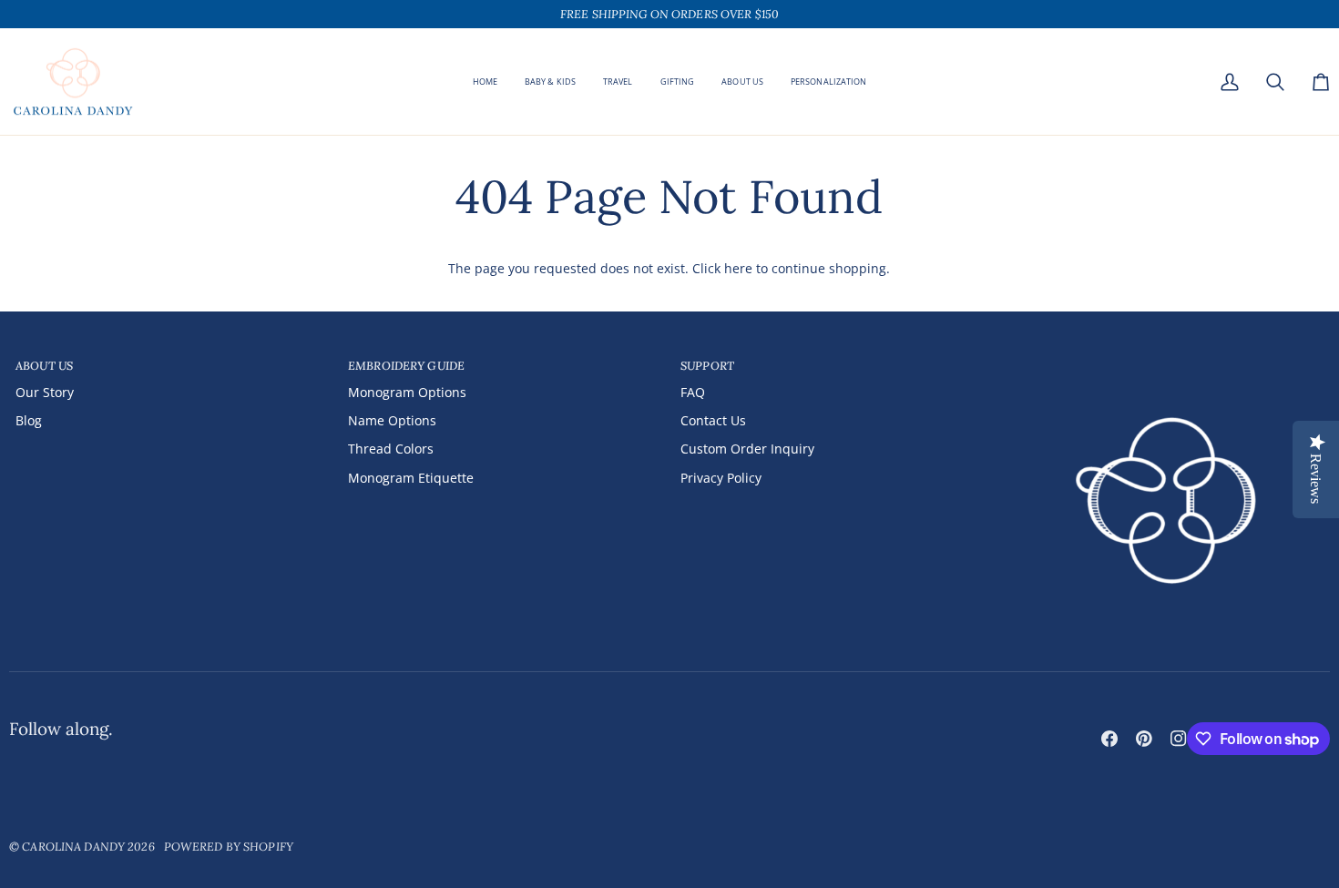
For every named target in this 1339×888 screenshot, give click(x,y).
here (738, 268)
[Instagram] (1178, 738)
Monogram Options (407, 392)
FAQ (692, 392)
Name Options (392, 420)
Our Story (44, 392)
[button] (678, 82)
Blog (28, 420)
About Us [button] (44, 365)
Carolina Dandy (73, 846)
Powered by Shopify (228, 846)
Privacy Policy (720, 477)
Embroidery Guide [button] (406, 365)
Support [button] (707, 365)
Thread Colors (391, 448)
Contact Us (713, 420)
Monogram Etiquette (411, 477)
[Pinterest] (1144, 738)
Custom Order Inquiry (747, 448)
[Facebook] (1109, 738)
